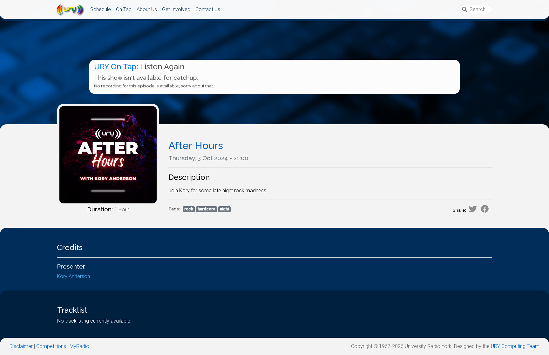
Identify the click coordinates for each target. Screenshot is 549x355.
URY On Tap (115, 66)
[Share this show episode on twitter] (473, 209)
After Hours (195, 145)
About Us (147, 9)
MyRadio (79, 346)
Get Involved (176, 9)
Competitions (51, 346)
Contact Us (207, 9)
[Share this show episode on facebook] (485, 209)
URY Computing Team (515, 346)
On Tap (124, 9)
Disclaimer (21, 346)
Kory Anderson (73, 276)
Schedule (100, 9)
